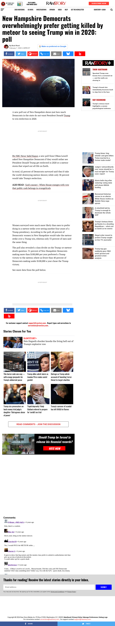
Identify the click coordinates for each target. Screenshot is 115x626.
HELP (66, 9)
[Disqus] (38, 485)
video (60, 9)
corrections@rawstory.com (38, 325)
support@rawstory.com (82, 619)
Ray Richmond (99, 100)
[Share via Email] (56, 53)
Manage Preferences (90, 617)
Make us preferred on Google (54, 46)
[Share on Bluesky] (68, 53)
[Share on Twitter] (21, 53)
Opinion (52, 9)
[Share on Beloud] (80, 53)
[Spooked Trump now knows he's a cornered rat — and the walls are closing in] (86, 72)
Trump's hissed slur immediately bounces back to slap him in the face (103, 89)
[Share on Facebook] (9, 53)
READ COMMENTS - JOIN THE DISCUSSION (38, 424)
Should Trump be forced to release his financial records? (54, 439)
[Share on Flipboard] (32, 53)
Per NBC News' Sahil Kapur (25, 156)
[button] (112, 9)
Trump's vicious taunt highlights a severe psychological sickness (102, 106)
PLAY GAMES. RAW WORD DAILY (32, 3)
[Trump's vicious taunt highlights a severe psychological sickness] (86, 102)
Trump (67, 115)
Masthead (67, 617)
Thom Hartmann (100, 69)
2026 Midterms (19, 9)
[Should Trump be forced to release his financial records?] (18, 444)
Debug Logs (103, 617)
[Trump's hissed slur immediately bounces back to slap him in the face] (86, 90)
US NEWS (30, 9)
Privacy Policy (77, 617)
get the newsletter (77, 9)
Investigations (41, 9)
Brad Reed (16, 45)
